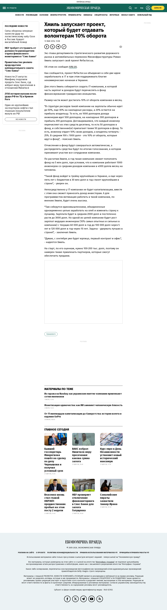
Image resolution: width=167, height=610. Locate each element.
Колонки (44, 15)
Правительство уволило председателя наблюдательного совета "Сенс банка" (19, 66)
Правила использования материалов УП (98, 553)
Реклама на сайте (26, 553)
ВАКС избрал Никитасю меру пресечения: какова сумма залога (81, 455)
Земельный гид (144, 15)
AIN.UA (73, 66)
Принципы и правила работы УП (134, 553)
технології (51, 334)
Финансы (87, 15)
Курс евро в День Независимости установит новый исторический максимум (111, 455)
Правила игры (74, 15)
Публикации (31, 15)
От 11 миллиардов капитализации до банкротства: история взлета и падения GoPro (82, 415)
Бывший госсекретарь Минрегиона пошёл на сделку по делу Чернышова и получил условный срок (55, 459)
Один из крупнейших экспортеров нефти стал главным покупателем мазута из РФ (19, 109)
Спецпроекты (101, 15)
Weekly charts (128, 15)
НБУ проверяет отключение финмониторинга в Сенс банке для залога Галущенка (83, 502)
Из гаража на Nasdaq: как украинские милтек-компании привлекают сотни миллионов (83, 395)
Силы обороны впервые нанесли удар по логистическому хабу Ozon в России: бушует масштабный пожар (20, 36)
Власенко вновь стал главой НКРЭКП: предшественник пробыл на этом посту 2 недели (55, 502)
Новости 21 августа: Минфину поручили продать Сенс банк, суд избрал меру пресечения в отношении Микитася (20, 82)
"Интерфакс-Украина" (105, 562)
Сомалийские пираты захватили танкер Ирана (108, 499)
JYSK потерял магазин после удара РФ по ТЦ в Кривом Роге (20, 96)
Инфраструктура (58, 15)
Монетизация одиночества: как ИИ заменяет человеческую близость (83, 405)
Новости (19, 15)
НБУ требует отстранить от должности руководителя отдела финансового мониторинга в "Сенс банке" (21, 52)
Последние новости (16, 26)
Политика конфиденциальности (62, 553)
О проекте (40, 553)
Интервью (114, 15)
